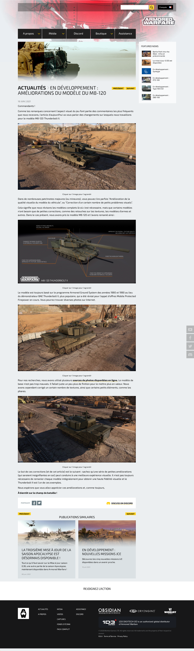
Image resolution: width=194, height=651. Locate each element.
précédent (118, 88)
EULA (100, 636)
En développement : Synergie (161, 70)
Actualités (32, 87)
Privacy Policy (122, 636)
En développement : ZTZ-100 (161, 79)
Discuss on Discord (122, 503)
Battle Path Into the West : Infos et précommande (161, 54)
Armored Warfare (23, 613)
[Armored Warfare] (159, 21)
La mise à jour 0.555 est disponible (162, 61)
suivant (130, 88)
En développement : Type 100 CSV (161, 87)
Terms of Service (110, 636)
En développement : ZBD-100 (161, 96)
